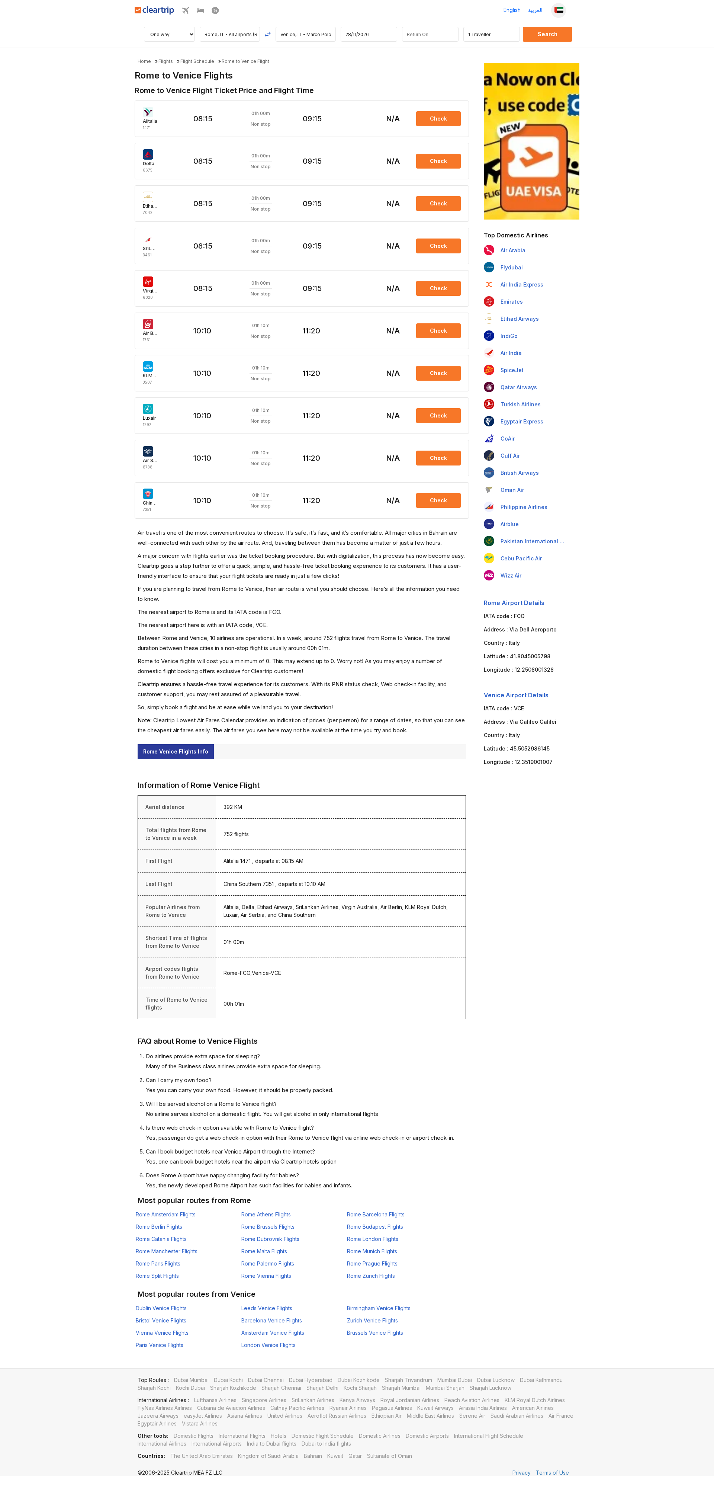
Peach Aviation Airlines (471, 1400)
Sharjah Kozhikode (233, 1388)
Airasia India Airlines (483, 1408)
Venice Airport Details (516, 695)
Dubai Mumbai (191, 1380)
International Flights (242, 1436)
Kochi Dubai (190, 1388)
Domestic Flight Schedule (323, 1436)
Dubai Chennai (266, 1380)
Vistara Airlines (200, 1423)
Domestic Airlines (380, 1436)
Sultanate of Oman (389, 1456)
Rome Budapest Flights (375, 1226)
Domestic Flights (193, 1436)
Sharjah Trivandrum (408, 1380)
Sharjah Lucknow (490, 1388)
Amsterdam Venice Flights (272, 1333)
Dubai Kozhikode (359, 1380)
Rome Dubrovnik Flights (270, 1239)
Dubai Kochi (228, 1380)
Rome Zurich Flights (371, 1276)
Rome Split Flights (157, 1276)
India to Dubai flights (271, 1443)
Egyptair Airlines (157, 1423)
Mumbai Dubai (454, 1380)
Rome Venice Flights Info (175, 751)
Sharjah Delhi (322, 1388)
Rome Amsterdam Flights (166, 1214)
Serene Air (472, 1415)
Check (438, 118)
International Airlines (162, 1443)
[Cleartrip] (154, 12)
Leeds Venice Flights (266, 1308)
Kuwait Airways (435, 1408)
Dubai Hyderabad (310, 1380)
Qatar (355, 1456)
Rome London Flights (372, 1239)
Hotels (278, 1436)
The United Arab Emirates (201, 1456)
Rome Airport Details (514, 603)
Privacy (521, 1472)
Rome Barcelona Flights (376, 1214)
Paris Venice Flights (159, 1345)
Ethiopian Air (387, 1415)
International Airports (217, 1443)
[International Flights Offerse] (215, 12)
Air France (561, 1415)
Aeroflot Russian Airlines (337, 1415)
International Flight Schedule (488, 1436)
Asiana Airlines (244, 1415)
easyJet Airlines (203, 1415)
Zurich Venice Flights (372, 1320)
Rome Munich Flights (372, 1251)
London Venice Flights (268, 1345)
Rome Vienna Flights (266, 1276)
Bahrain (313, 1456)
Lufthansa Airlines (215, 1400)
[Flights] (185, 12)
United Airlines (284, 1415)
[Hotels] (200, 12)
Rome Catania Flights (161, 1239)
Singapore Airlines (264, 1400)
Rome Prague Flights (372, 1263)
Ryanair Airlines (348, 1408)
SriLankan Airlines (313, 1400)
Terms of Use (552, 1472)
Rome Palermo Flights (267, 1263)
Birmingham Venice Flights (379, 1308)
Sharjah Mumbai (401, 1388)
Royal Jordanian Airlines (409, 1400)
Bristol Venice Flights (161, 1320)
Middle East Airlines (430, 1415)
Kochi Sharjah (360, 1388)
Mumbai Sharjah (445, 1388)
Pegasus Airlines (392, 1408)
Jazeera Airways (158, 1415)
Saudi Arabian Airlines (517, 1415)
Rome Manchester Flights (166, 1251)
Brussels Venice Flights (375, 1333)
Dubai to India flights (326, 1443)
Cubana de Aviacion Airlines (231, 1408)
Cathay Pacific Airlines (297, 1408)
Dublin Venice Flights (161, 1308)
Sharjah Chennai (281, 1388)
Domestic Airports (427, 1436)
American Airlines (533, 1408)
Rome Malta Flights (264, 1251)
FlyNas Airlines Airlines (165, 1408)
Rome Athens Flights (266, 1214)
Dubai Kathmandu (541, 1380)
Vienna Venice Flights (162, 1333)
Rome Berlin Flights (159, 1226)
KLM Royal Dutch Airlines (535, 1400)
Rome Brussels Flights (268, 1226)
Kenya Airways (357, 1400)
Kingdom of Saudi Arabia (268, 1456)
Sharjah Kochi (154, 1388)
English (512, 10)
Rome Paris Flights (158, 1263)
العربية (535, 10)
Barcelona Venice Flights (271, 1320)
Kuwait (335, 1456)
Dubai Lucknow (496, 1380)
